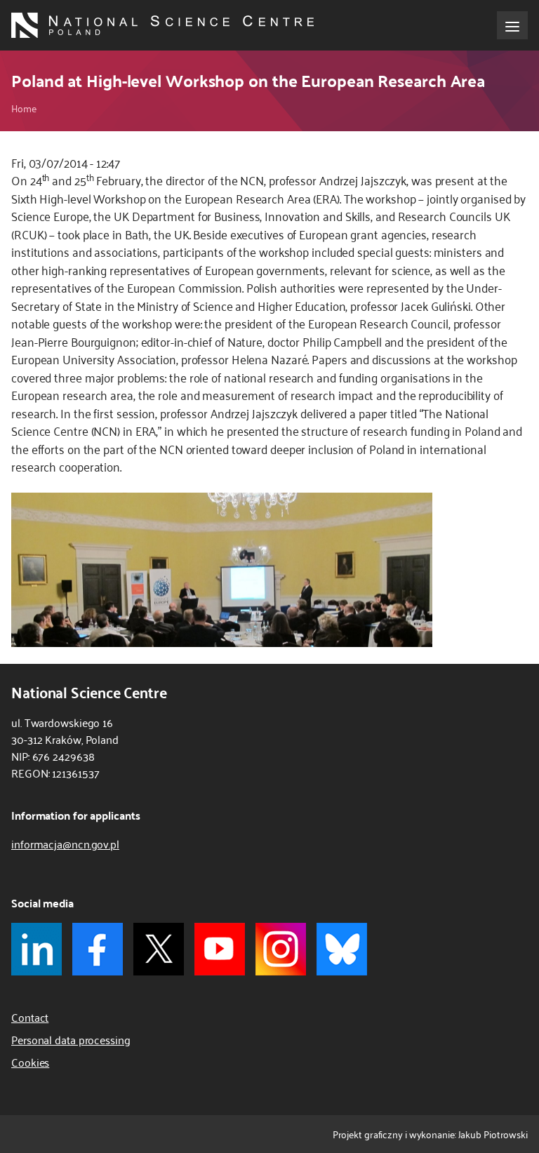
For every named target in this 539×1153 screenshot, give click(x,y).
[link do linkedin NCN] (36, 949)
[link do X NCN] (158, 949)
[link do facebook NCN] (97, 949)
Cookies (30, 1062)
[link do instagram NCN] (280, 949)
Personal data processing (71, 1039)
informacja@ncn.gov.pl (65, 843)
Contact (29, 1017)
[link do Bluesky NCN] (342, 949)
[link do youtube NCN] (219, 949)
